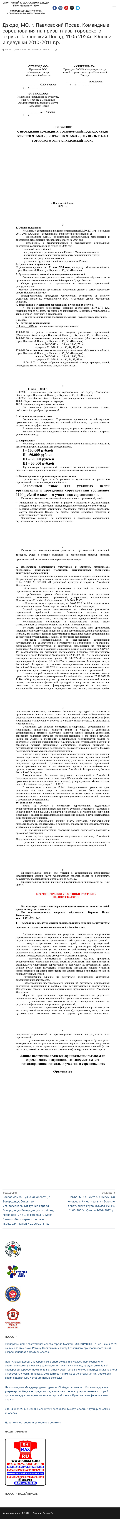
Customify (48, 1513)
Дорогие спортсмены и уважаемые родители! (33, 1422)
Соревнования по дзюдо (44, 50)
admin (8, 50)
